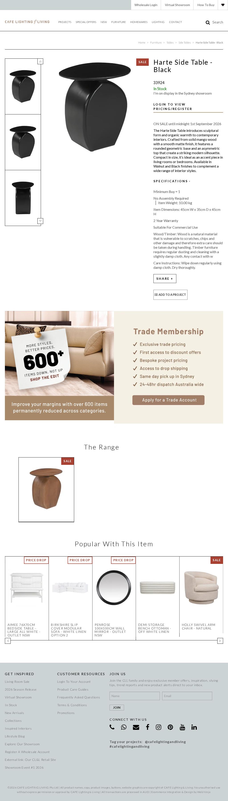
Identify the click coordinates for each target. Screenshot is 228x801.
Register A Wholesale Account (27, 752)
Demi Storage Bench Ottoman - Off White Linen (154, 628)
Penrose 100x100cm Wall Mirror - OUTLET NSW (110, 630)
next (40, 221)
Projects (64, 22)
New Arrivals (14, 713)
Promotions (66, 713)
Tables (170, 42)
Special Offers (86, 22)
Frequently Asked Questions (78, 697)
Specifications (170, 181)
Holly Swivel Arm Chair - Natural (198, 626)
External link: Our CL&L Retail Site (29, 760)
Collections (13, 720)
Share (163, 278)
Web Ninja (203, 792)
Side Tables (185, 42)
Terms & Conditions (72, 705)
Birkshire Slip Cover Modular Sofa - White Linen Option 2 (68, 630)
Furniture (118, 22)
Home (141, 42)
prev (40, 61)
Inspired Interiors (18, 728)
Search (217, 22)
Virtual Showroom (177, 5)
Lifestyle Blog (15, 736)
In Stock (11, 705)
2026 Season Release (21, 689)
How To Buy (205, 5)
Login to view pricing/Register (172, 106)
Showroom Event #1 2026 (24, 767)
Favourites (223, 5)
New (104, 22)
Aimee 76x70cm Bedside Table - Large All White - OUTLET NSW (24, 630)
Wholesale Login (145, 5)
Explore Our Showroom (22, 744)
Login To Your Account (74, 681)
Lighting (158, 22)
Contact (175, 22)
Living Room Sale (17, 681)
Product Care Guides (72, 689)
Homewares (138, 22)
